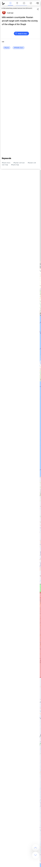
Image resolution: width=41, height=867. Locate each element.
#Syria (7, 48)
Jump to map (22, 33)
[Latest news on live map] (4, 3)
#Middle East (18, 48)
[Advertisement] (20, 71)
